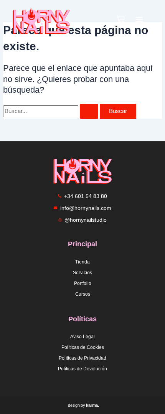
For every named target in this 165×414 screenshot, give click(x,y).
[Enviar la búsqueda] (89, 111)
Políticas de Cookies (82, 347)
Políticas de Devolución (82, 368)
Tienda (82, 262)
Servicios (82, 272)
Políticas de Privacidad (82, 358)
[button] (139, 21)
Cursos (82, 294)
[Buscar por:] (51, 111)
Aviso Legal (82, 336)
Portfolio (82, 283)
